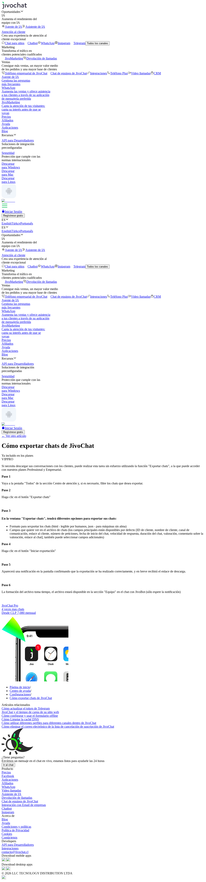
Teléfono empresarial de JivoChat (26, 73)
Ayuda (6, 124)
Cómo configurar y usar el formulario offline (30, 715)
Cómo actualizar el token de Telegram (26, 708)
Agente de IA (13, 26)
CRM (157, 73)
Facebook (8, 776)
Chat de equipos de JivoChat (68, 73)
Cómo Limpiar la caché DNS (20, 719)
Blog (5, 131)
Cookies (7, 834)
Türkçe (15, 223)
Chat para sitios (14, 43)
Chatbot (33, 43)
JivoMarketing (14, 58)
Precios (6, 116)
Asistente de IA (35, 26)
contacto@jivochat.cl (15, 852)
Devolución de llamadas (41, 58)
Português (26, 223)
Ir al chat (8, 764)
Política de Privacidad (15, 830)
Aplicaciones (10, 127)
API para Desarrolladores (18, 844)
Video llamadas (140, 73)
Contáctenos (9, 837)
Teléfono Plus (119, 73)
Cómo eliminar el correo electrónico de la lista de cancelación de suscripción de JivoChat (58, 726)
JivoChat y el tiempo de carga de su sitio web (30, 712)
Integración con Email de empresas (24, 805)
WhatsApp (48, 43)
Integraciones (98, 73)
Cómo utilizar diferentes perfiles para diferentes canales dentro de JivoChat (49, 723)
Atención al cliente (13, 32)
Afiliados (7, 120)
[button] (103, 12)
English (6, 223)
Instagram (64, 43)
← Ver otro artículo (14, 436)
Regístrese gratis (13, 215)
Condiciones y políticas (16, 826)
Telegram (79, 43)
